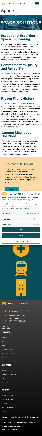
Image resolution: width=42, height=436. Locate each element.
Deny (21, 235)
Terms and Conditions (24, 422)
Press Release (7, 407)
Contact (5, 411)
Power (4, 346)
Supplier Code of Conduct (11, 426)
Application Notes (9, 375)
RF (2, 342)
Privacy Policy (24, 209)
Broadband (6, 338)
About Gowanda (8, 395)
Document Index (8, 371)
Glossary (5, 383)
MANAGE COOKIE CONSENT (10, 430)
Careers (5, 403)
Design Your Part (8, 354)
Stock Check (7, 358)
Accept (21, 229)
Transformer (7, 350)
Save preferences (21, 241)
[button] (39, 194)
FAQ (3, 379)
